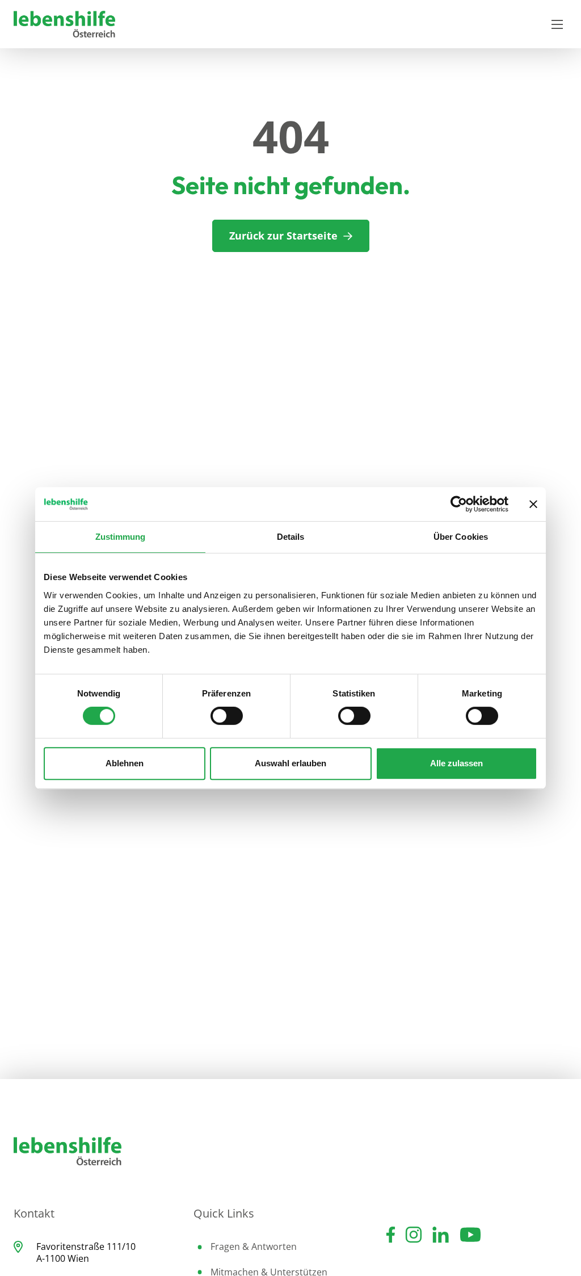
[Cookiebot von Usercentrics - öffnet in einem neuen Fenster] (458, 504)
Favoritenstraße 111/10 (86, 1246)
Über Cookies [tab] (460, 537)
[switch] (226, 716)
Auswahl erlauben (290, 763)
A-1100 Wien (62, 1258)
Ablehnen (125, 763)
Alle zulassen (456, 763)
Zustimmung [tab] (120, 537)
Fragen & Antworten (253, 1246)
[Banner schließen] (533, 504)
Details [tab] (291, 537)
